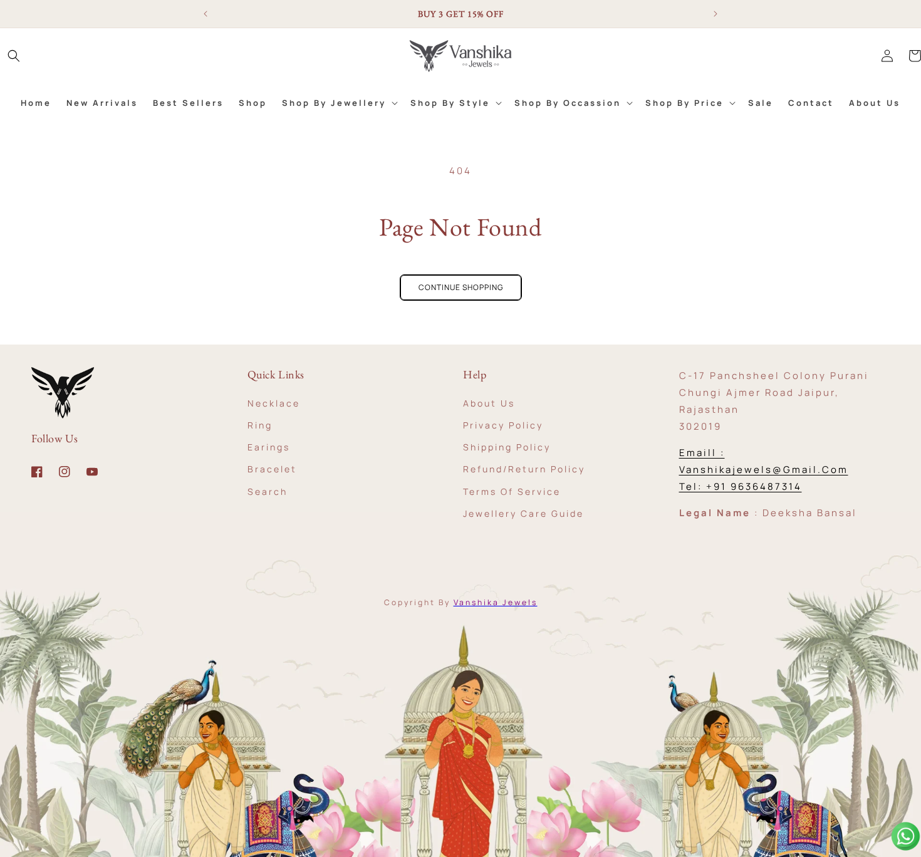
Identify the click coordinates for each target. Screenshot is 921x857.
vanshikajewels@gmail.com (763, 469)
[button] (14, 56)
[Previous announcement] (205, 14)
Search (267, 491)
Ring (260, 424)
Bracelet (272, 469)
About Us (489, 402)
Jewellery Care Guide (523, 513)
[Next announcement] (715, 14)
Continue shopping (461, 287)
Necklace (273, 402)
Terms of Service (512, 491)
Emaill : (702, 452)
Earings (268, 447)
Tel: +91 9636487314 (740, 486)
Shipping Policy (507, 447)
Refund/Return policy (524, 469)
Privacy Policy (503, 424)
